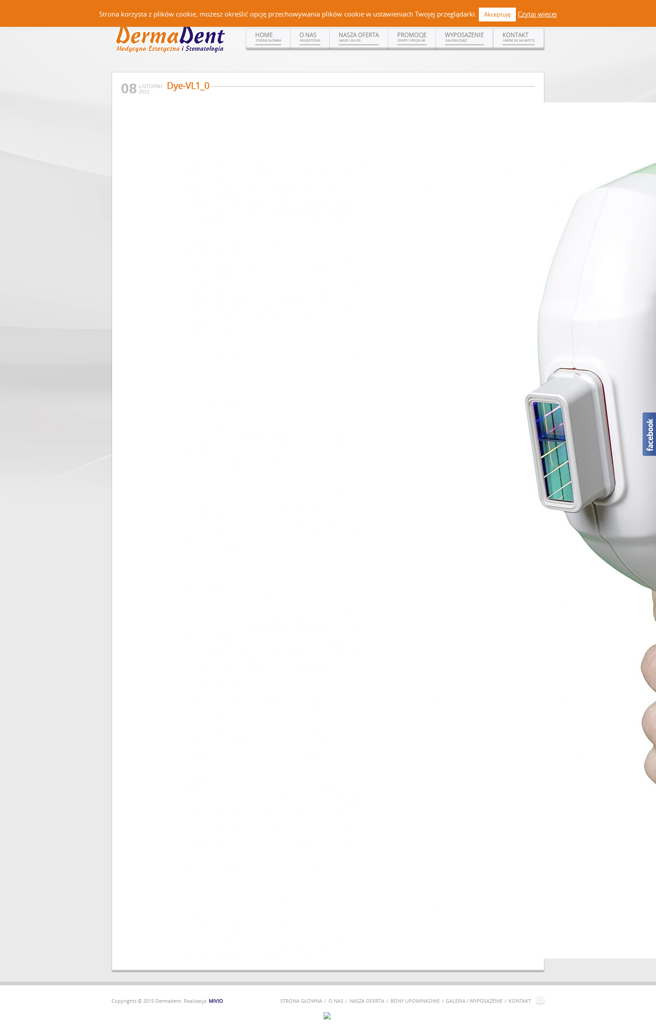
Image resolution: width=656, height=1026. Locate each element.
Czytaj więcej (537, 13)
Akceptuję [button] (497, 14)
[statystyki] (327, 1017)
